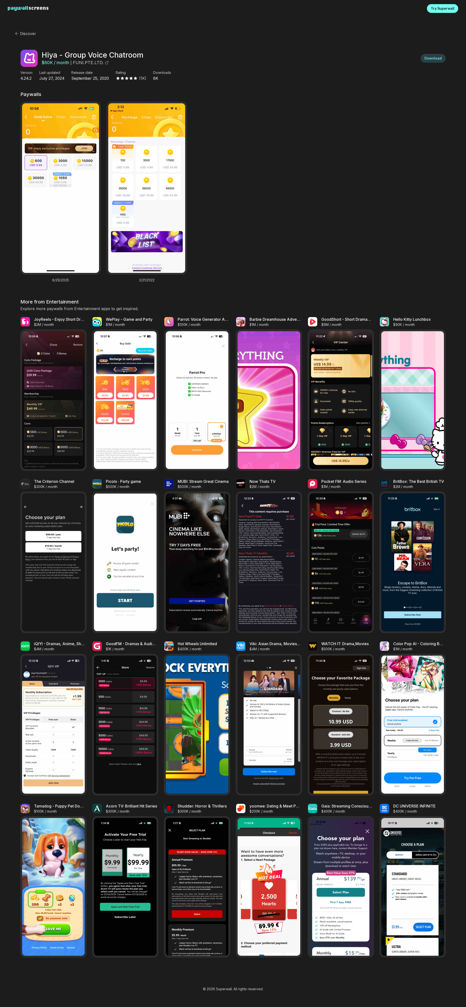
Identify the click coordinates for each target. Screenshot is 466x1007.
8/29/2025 (60, 280)
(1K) (142, 78)
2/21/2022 (147, 280)
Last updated (49, 72)
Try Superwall (442, 9)
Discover (28, 33)
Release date (82, 72)
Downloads (162, 72)
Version (26, 72)
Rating (121, 72)
